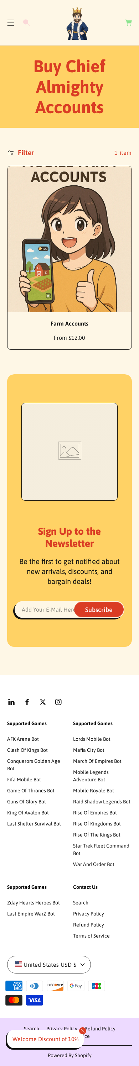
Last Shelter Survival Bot (34, 824)
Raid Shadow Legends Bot (101, 801)
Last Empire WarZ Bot (31, 914)
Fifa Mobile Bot (24, 779)
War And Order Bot (93, 864)
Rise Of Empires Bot (95, 813)
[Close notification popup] (82, 1030)
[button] (11, 23)
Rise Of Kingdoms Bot (97, 824)
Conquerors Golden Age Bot (33, 764)
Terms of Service (91, 936)
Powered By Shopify (70, 1055)
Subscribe (99, 609)
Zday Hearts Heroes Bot (33, 903)
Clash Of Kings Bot (27, 750)
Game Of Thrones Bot (31, 790)
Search (80, 903)
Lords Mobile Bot (91, 739)
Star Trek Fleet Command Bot (101, 849)
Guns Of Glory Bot (26, 801)
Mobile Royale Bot (93, 790)
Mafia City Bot (88, 750)
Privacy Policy (88, 914)
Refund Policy (88, 925)
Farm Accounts (69, 323)
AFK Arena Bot (23, 739)
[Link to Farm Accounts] (69, 239)
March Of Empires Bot (97, 761)
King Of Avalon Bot (28, 813)
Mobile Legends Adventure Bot (91, 775)
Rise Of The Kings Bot (96, 835)
